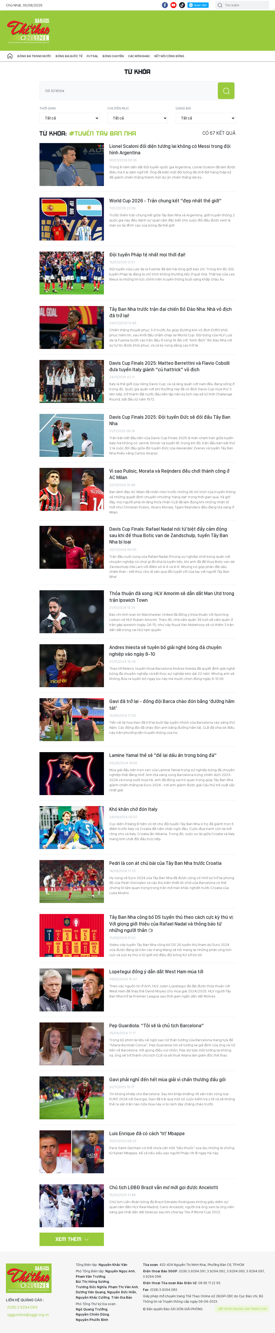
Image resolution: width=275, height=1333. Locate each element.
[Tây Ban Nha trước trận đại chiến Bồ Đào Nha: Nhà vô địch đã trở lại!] (71, 327)
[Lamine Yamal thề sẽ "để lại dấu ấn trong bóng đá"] (71, 773)
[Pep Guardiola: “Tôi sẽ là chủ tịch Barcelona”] (71, 1043)
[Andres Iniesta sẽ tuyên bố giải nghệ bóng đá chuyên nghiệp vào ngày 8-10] (71, 665)
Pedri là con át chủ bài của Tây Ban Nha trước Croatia (165, 863)
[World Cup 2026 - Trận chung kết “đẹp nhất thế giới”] (71, 219)
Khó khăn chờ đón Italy (133, 809)
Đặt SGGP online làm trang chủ (242, 1309)
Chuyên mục (118, 108)
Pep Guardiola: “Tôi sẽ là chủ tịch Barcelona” (156, 1025)
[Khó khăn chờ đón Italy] (71, 827)
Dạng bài (183, 108)
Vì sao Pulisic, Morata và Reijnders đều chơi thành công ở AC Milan (169, 474)
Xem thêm (69, 1239)
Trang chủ (10, 56)
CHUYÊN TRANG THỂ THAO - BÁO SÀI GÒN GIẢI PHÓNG (29, 30)
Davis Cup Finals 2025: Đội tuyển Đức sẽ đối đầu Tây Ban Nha (169, 420)
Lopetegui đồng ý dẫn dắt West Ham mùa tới (156, 971)
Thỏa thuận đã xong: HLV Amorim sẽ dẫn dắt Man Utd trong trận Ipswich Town (171, 597)
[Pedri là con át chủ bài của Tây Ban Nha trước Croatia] (71, 881)
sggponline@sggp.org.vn (28, 1314)
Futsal (92, 56)
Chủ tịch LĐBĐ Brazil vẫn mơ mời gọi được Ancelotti (163, 1187)
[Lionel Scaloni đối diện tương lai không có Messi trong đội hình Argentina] (71, 164)
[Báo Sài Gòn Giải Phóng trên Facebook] (165, 5)
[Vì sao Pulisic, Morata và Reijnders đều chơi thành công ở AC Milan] (71, 489)
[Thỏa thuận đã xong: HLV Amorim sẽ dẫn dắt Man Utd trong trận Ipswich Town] (71, 611)
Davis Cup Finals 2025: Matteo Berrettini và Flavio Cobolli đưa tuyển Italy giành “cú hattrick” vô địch (169, 366)
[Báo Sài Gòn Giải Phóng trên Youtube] (173, 5)
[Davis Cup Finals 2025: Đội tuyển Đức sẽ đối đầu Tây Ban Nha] (71, 435)
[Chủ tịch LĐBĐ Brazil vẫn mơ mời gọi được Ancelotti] (71, 1205)
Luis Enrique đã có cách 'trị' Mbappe (147, 1133)
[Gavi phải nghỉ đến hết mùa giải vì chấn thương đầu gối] (71, 1097)
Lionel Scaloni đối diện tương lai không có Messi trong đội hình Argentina (169, 149)
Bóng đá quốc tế (69, 56)
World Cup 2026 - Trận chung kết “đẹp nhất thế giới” (165, 200)
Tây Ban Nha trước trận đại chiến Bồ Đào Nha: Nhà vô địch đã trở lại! (170, 312)
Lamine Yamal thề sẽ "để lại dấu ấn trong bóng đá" (162, 755)
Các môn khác (139, 56)
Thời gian (47, 108)
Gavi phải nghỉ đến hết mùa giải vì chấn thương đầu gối (167, 1079)
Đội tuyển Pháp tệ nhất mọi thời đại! (147, 254)
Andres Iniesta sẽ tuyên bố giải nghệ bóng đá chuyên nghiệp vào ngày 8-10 (165, 650)
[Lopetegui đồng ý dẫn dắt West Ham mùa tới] (71, 989)
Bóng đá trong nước (34, 56)
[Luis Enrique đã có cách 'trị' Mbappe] (71, 1151)
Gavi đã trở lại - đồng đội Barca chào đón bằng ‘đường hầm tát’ (171, 704)
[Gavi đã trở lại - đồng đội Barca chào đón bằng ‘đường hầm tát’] (71, 719)
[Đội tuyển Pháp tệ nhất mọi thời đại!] (71, 273)
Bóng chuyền (113, 56)
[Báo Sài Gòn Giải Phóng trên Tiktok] (182, 5)
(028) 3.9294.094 (22, 1307)
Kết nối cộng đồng (169, 56)
